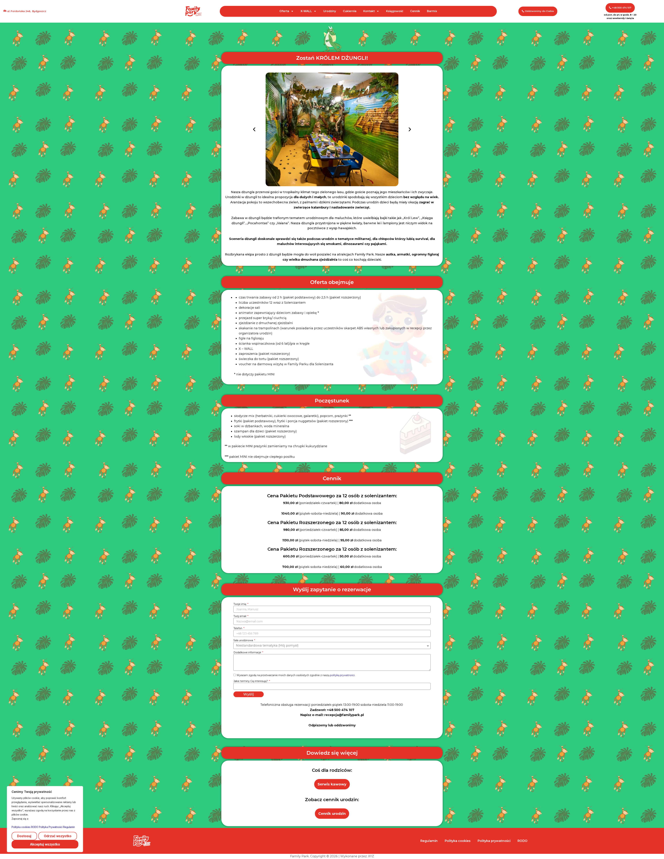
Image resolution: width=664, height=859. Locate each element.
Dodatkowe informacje (247, 652)
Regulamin (69, 826)
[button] (254, 129)
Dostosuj (24, 836)
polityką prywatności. (342, 675)
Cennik (415, 11)
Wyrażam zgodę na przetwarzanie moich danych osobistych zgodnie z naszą (296, 675)
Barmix (432, 11)
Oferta (284, 11)
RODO (34, 826)
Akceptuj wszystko (45, 844)
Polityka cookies (21, 826)
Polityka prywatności (493, 841)
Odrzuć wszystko (57, 836)
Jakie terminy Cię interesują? (251, 681)
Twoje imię (240, 604)
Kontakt (369, 11)
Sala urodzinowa (243, 640)
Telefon (238, 628)
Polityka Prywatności (50, 826)
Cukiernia (349, 11)
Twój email (240, 616)
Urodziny (329, 11)
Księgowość (394, 11)
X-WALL (306, 11)
